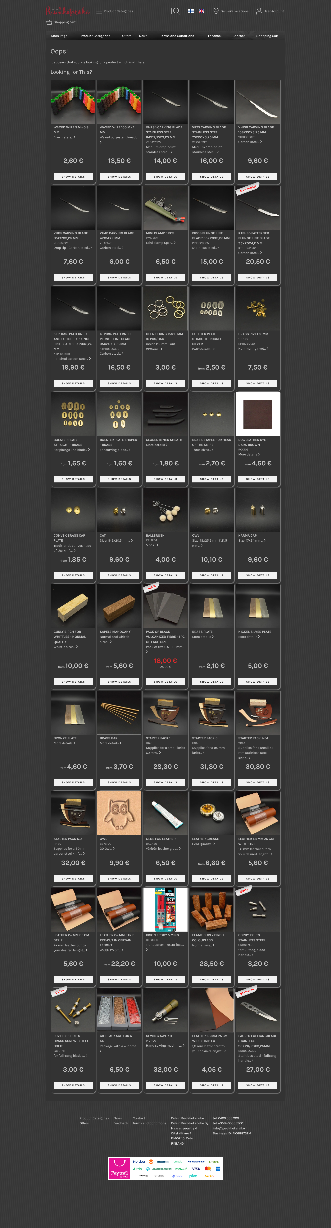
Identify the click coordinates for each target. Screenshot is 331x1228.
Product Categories (95, 36)
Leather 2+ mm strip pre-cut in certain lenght (117, 940)
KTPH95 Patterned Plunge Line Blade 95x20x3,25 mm (115, 339)
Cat (103, 535)
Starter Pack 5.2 (68, 839)
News (143, 36)
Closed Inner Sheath (164, 440)
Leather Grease (205, 839)
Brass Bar (108, 738)
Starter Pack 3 (205, 738)
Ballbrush (155, 535)
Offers (126, 36)
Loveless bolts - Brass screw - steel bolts (71, 1041)
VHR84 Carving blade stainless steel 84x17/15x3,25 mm (164, 132)
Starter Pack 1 (158, 738)
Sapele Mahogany (115, 632)
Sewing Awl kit (159, 1036)
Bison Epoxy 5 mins (162, 935)
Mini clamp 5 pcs (160, 233)
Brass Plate (202, 632)
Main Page (59, 36)
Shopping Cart (267, 36)
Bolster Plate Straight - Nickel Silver (207, 339)
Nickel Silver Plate (254, 632)
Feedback (215, 36)
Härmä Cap (247, 535)
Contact (239, 36)
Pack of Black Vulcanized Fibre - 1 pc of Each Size (165, 637)
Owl (195, 535)
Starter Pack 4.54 (253, 738)
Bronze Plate (65, 738)
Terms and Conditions (177, 36)
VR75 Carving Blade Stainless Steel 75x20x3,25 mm (209, 132)
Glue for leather (161, 839)
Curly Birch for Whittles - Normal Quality (70, 637)
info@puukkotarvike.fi (230, 1128)
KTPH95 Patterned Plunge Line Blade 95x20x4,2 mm (254, 238)
